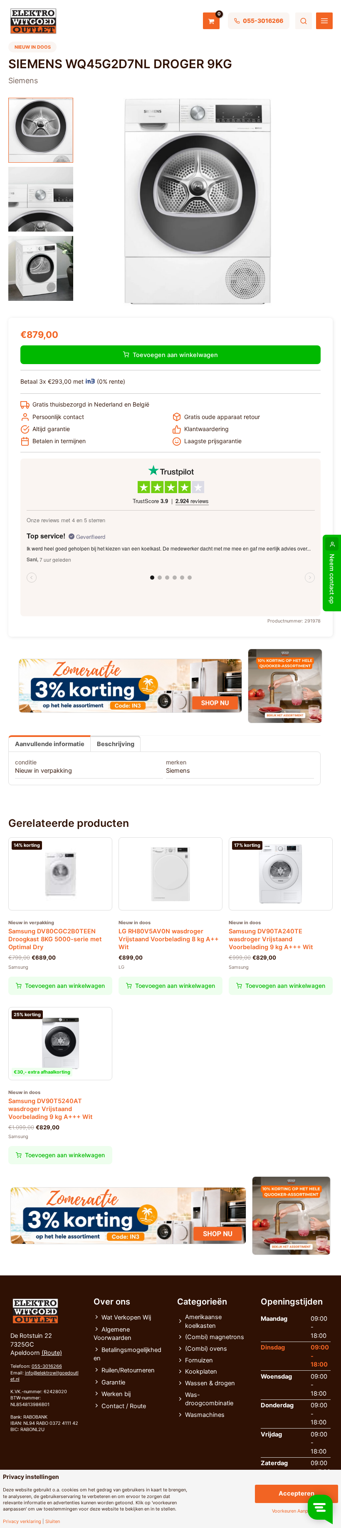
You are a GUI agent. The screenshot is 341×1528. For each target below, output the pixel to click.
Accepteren (296, 1493)
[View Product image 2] (40, 199)
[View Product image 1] (40, 130)
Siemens (178, 770)
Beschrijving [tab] (115, 744)
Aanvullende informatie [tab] (49, 744)
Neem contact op (332, 579)
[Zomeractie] (130, 686)
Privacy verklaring (22, 1521)
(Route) (52, 1353)
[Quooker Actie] (285, 686)
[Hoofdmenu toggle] (324, 20)
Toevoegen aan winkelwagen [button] (65, 985)
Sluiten (52, 1521)
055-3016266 (47, 1366)
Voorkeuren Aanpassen (296, 1511)
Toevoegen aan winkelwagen (175, 355)
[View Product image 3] (40, 268)
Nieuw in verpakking (43, 770)
